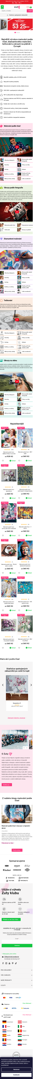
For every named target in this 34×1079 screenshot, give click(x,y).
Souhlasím (16, 1075)
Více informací (25, 998)
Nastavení (16, 1069)
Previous (22, 739)
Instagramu (24, 873)
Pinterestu (23, 875)
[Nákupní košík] (30, 7)
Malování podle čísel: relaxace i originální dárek (16, 820)
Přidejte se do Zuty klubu (10, 914)
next (29, 677)
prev (3, 677)
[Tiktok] (16, 958)
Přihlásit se (16, 940)
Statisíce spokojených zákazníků (18, 15)
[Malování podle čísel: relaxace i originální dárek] (16, 807)
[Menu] (2, 7)
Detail (13, 456)
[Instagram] (6, 958)
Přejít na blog (15, 845)
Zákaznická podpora (11, 952)
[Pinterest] (13, 958)
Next (25, 739)
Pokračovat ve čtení (7, 838)
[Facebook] (3, 958)
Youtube (11, 875)
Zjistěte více (6, 778)
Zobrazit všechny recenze (15, 709)
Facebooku (10, 873)
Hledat (29, 10)
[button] (14, 32)
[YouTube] (9, 958)
